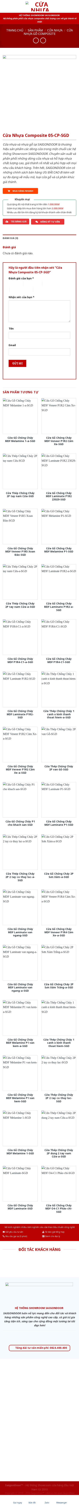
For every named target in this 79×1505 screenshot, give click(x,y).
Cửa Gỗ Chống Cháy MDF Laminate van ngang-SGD (20, 932)
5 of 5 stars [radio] (39, 289)
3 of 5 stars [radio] (48, 283)
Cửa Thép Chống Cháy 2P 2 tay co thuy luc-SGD (58, 1098)
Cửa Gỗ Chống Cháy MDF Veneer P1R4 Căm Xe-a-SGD (58, 932)
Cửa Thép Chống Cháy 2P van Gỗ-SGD (58, 768)
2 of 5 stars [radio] (30, 283)
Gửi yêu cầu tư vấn (14, 1232)
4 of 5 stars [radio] (16, 289)
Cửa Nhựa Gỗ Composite (48, 32)
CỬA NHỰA (54, 30)
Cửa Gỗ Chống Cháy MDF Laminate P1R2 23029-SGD (59, 496)
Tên (11, 328)
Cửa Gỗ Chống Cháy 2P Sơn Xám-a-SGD (58, 875)
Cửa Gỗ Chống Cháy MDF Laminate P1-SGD (58, 823)
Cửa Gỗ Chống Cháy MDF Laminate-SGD (20, 1207)
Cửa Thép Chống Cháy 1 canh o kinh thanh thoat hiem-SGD (58, 1043)
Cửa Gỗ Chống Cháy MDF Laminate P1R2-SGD (20, 714)
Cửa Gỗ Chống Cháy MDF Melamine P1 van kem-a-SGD (20, 1043)
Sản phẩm (35, 30)
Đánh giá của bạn (21, 278)
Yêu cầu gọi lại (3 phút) (16, 1236)
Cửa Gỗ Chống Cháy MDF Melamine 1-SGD (20, 1151)
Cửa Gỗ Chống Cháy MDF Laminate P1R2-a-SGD (59, 607)
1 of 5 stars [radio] (13, 283)
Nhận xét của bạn (21, 297)
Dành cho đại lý (52, 1236)
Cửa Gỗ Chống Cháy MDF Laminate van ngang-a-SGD (20, 987)
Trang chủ (14, 30)
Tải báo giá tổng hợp (54, 1232)
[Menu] (5, 6)
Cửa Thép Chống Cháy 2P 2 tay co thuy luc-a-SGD (20, 877)
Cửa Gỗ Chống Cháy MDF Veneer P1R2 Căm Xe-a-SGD (20, 769)
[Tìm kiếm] (74, 6)
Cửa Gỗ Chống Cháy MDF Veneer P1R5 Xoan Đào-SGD (20, 551)
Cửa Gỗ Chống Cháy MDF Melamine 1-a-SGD (20, 439)
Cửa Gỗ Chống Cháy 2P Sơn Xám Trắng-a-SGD (58, 986)
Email (12, 345)
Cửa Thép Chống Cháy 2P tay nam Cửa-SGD (20, 494)
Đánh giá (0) (10, 238)
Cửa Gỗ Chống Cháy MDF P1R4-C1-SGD (59, 660)
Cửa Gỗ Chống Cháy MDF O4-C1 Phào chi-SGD (58, 1208)
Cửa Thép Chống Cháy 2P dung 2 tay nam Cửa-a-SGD (58, 1153)
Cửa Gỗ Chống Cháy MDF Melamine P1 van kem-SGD (20, 1098)
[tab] (39, 238)
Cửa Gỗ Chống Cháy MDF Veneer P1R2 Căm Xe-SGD (58, 441)
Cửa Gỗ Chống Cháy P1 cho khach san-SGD (20, 823)
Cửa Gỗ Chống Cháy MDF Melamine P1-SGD (58, 550)
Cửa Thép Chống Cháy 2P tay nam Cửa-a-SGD (20, 605)
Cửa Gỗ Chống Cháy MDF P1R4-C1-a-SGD (20, 660)
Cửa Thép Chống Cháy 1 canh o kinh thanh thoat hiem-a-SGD (58, 714)
